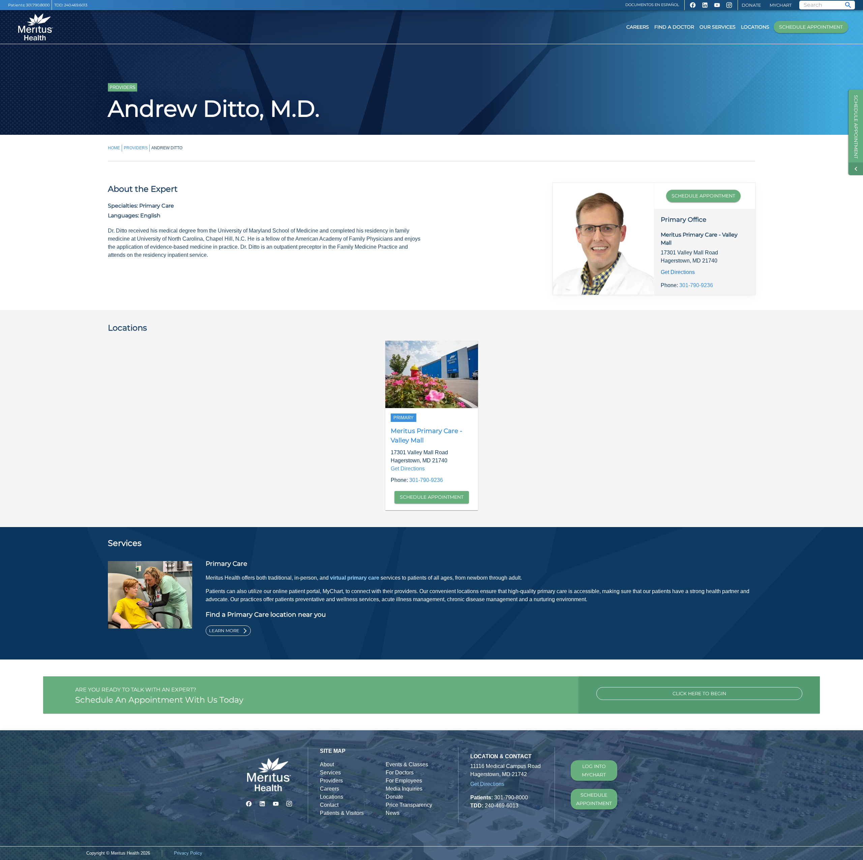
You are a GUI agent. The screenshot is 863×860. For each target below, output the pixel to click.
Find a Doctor (674, 27)
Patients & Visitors (342, 813)
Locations (755, 27)
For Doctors (400, 772)
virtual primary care (354, 578)
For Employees (404, 781)
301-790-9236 (696, 285)
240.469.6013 (75, 5)
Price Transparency (409, 805)
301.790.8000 (38, 5)
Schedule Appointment (811, 27)
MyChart (781, 5)
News (392, 813)
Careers (637, 27)
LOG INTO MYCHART (594, 770)
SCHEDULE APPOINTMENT (703, 196)
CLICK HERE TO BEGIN (699, 693)
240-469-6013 (501, 805)
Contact (329, 805)
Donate (751, 5)
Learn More (224, 630)
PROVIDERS (136, 148)
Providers (331, 781)
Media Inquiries (404, 789)
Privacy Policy (188, 853)
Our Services (718, 27)
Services (330, 772)
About (327, 764)
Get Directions (678, 272)
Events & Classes (407, 764)
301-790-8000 (511, 797)
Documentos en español (652, 4)
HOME (114, 148)
